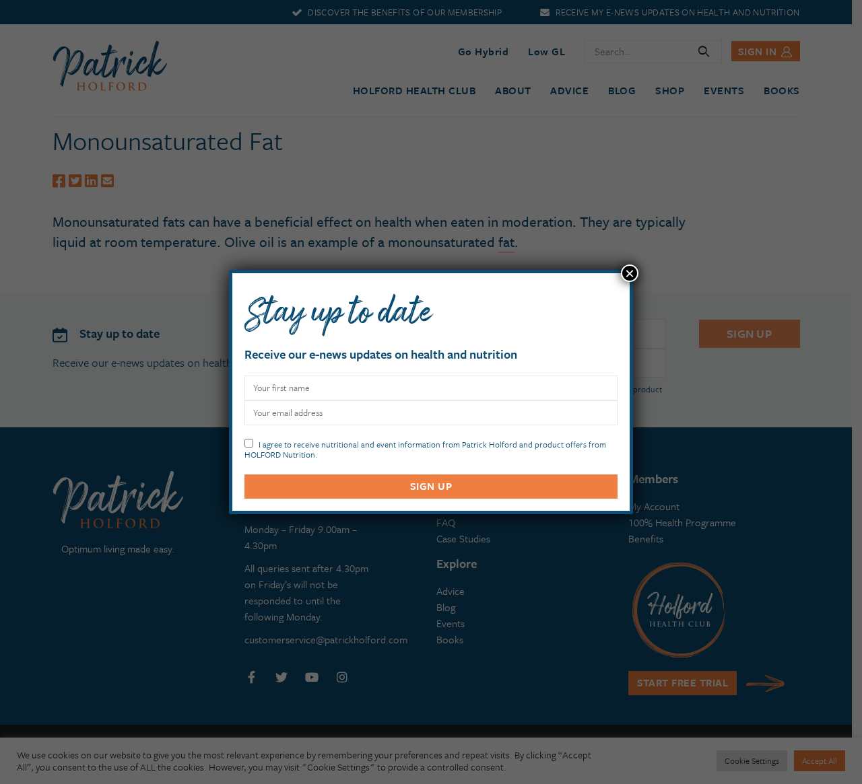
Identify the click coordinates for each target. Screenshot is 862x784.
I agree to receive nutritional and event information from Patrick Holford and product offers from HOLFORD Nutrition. (425, 448)
